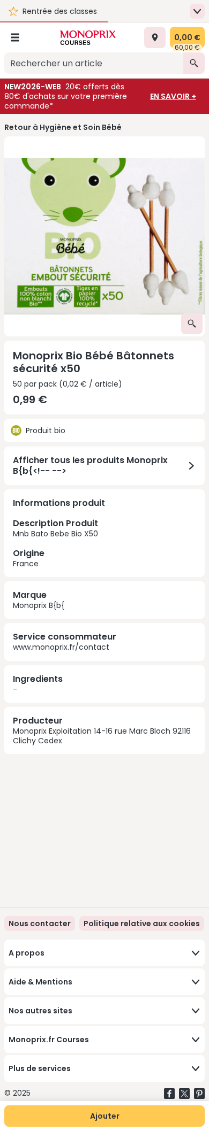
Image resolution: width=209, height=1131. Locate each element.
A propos (26, 953)
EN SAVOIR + (173, 96)
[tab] (104, 236)
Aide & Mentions (40, 981)
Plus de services (40, 1068)
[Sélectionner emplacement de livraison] (155, 37)
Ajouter (105, 1116)
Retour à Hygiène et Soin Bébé (63, 127)
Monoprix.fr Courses (49, 1039)
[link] (141, 923)
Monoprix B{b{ (38, 605)
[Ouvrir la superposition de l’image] (192, 323)
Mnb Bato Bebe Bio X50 (55, 542)
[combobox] (93, 63)
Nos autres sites (40, 1010)
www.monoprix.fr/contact (61, 647)
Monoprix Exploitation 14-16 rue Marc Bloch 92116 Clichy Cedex (102, 735)
